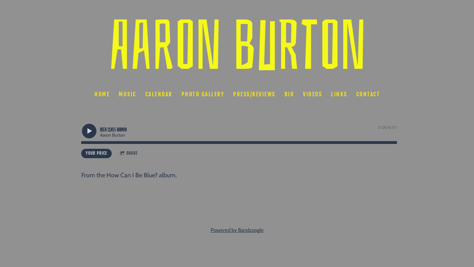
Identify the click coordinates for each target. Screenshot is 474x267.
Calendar (158, 94)
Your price (96, 153)
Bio (289, 94)
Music (127, 94)
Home (102, 94)
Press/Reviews (254, 94)
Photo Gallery (202, 94)
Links (339, 94)
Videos (312, 94)
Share (132, 153)
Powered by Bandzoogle (237, 230)
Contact (368, 94)
